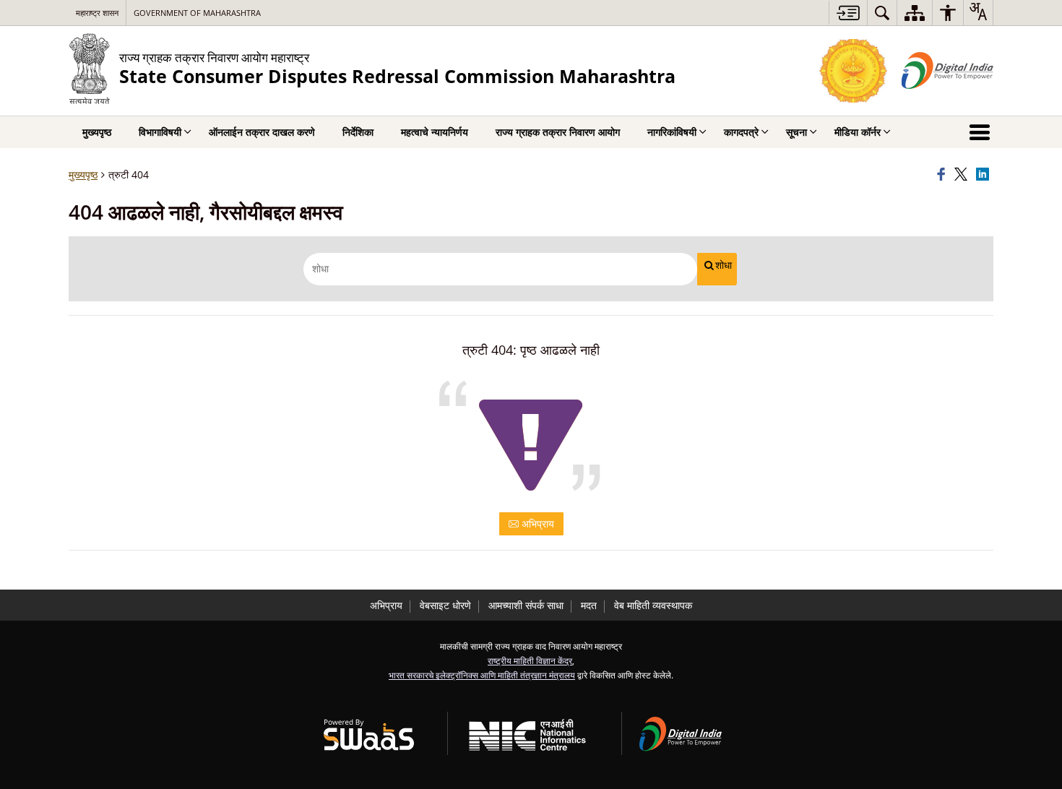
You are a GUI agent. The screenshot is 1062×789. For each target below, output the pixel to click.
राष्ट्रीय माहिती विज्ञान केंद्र (530, 660)
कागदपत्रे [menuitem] (741, 132)
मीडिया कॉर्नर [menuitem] (857, 132)
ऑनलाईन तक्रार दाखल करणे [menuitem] (262, 132)
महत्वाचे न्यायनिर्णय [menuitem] (434, 132)
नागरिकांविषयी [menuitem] (671, 132)
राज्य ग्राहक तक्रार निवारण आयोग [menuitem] (558, 132)
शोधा (723, 265)
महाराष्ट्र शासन (97, 12)
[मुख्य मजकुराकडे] (848, 13)
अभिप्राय (536, 523)
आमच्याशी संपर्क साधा (526, 605)
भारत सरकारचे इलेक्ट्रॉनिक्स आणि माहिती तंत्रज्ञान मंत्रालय (482, 675)
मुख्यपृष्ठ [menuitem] (96, 132)
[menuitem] (882, 12)
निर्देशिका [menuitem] (358, 132)
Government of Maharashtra (197, 12)
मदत (589, 605)
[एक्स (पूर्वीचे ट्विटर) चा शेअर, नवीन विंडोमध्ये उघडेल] (963, 175)
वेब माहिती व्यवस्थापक (653, 605)
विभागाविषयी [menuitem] (160, 132)
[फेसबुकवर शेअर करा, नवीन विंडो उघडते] (943, 175)
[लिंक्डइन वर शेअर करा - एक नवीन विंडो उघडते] (984, 175)
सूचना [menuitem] (796, 132)
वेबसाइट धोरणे (445, 605)
